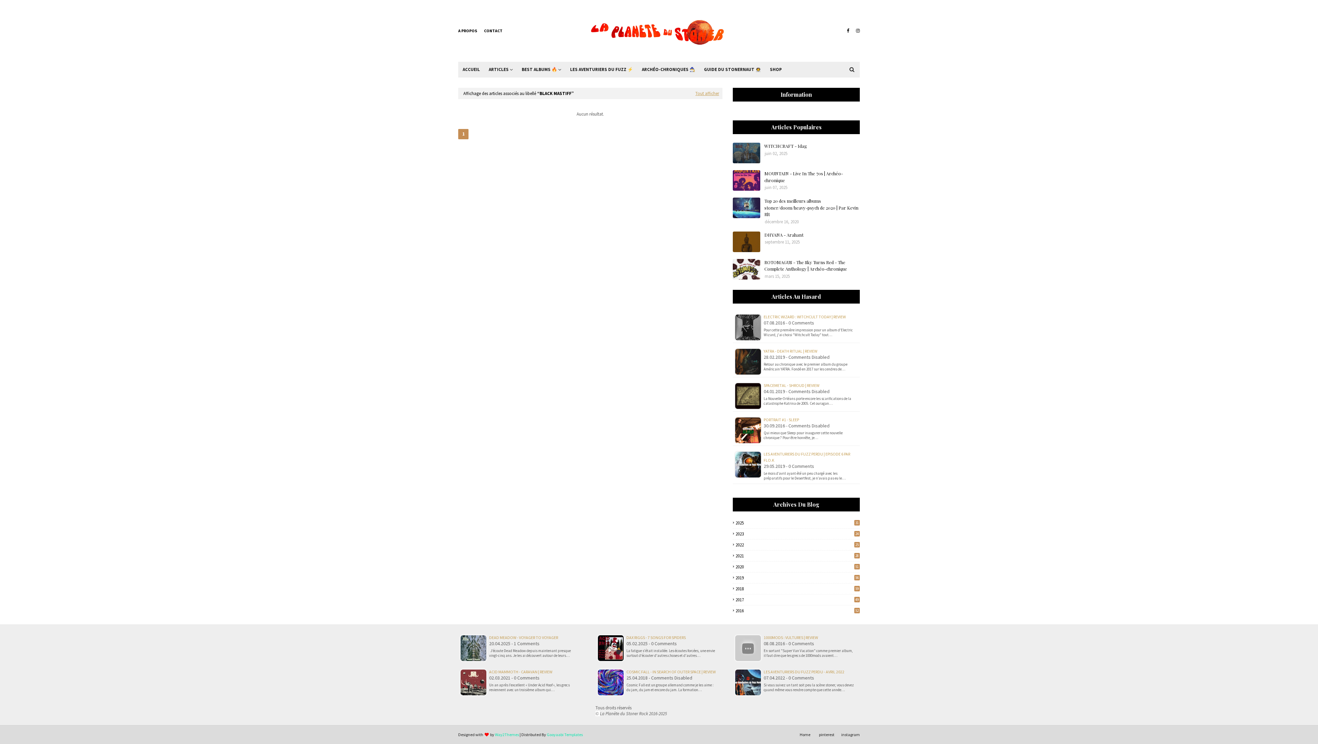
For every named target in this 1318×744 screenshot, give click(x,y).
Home (805, 734)
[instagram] (857, 31)
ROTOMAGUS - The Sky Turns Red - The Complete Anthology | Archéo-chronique (805, 265)
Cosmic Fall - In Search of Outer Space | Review (671, 671)
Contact (493, 30)
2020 (797, 567)
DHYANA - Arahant (783, 235)
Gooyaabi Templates (565, 734)
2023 (797, 534)
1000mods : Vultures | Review (791, 637)
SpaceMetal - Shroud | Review (791, 385)
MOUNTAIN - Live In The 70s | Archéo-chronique (803, 176)
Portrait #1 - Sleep (781, 419)
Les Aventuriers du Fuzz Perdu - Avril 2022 (804, 671)
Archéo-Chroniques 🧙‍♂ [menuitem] (668, 69)
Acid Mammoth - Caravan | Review (520, 671)
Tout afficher (707, 93)
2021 (797, 556)
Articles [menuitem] (499, 69)
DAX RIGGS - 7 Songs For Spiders (656, 637)
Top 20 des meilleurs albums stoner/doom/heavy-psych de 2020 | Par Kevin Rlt (811, 207)
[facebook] (848, 31)
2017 (797, 600)
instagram (850, 734)
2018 (797, 589)
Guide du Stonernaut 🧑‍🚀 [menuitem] (732, 69)
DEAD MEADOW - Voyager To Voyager (523, 637)
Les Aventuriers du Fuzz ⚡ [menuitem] (601, 69)
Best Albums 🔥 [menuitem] (539, 69)
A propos (467, 30)
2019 (797, 578)
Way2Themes (507, 734)
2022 (797, 545)
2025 (797, 523)
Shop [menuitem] (776, 69)
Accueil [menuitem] (471, 69)
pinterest (826, 734)
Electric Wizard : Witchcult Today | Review (805, 316)
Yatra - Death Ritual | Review (790, 351)
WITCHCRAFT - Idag (785, 146)
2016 (797, 611)
